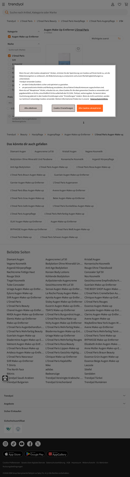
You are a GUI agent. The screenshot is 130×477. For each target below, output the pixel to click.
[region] (65, 91)
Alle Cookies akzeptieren (90, 108)
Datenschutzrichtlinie (99, 99)
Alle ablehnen (31, 108)
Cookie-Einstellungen (63, 108)
